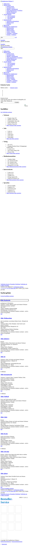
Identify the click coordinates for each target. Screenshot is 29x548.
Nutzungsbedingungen (17, 541)
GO (16, 37)
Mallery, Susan (11, 119)
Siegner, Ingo (11, 118)
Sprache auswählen (5, 41)
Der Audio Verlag (12, 150)
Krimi (9, 174)
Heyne (9, 152)
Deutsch (10, 185)
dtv (9, 144)
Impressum (4, 544)
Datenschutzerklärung (6, 541)
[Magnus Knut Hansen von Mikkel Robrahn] (4, 512)
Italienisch (10, 191)
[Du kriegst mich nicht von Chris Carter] (11, 521)
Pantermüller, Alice (12, 121)
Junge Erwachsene (12, 178)
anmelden (3, 40)
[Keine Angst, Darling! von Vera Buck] (18, 512)
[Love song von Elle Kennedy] (11, 512)
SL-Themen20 (11, 160)
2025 (9, 136)
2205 (9, 131)
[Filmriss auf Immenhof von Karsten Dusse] (4, 538)
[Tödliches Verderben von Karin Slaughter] (11, 530)
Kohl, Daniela (11, 122)
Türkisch (10, 190)
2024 (9, 137)
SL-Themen (11, 162)
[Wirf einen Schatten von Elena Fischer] (18, 530)
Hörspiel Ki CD (12, 165)
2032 (9, 133)
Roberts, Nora (11, 124)
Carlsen (10, 149)
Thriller (10, 175)
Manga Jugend (11, 177)
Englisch (10, 187)
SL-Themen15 (11, 163)
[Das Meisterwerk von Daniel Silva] (4, 521)
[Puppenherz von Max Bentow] (18, 521)
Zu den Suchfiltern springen (7, 296)
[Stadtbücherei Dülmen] (6, 1)
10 (9, 288)
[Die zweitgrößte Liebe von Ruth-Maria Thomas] (4, 530)
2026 (9, 134)
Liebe (9, 172)
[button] (26, 105)
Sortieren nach (4, 286)
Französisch (11, 188)
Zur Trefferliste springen (6, 112)
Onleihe (10, 159)
